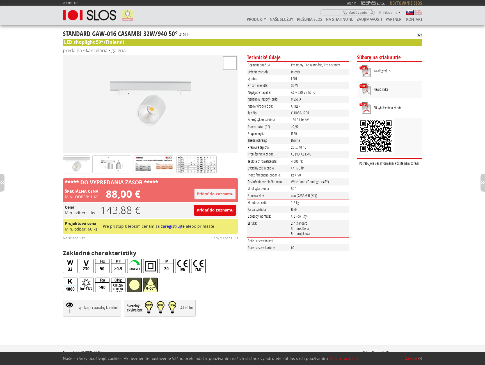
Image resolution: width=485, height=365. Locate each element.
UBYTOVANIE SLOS (406, 3)
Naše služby (281, 19)
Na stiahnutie (339, 19)
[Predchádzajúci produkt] (2, 183)
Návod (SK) (381, 89)
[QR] (389, 136)
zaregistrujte (173, 226)
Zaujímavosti (369, 19)
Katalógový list (382, 70)
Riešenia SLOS (309, 19)
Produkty (256, 19)
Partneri (394, 19)
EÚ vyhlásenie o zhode (387, 107)
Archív (351, 3)
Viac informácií (344, 358)
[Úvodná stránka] (89, 15)
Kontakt (414, 19)
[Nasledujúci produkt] (483, 183)
